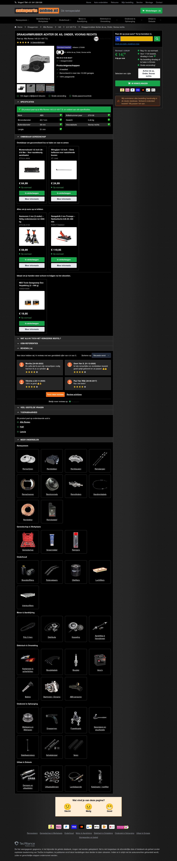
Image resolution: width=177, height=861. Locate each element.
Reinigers (76, 550)
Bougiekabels (51, 670)
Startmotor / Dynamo (51, 696)
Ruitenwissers (52, 580)
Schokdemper (52, 755)
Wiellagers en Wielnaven (27, 728)
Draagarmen (33, 27)
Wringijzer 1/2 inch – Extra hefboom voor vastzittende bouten (63, 152)
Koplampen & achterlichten (27, 670)
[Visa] (74, 827)
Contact (159, 2)
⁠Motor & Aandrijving (84, 833)
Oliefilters (76, 580)
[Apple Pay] (97, 827)
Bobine (28, 696)
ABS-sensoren (76, 696)
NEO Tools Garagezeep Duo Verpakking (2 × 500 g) (31, 284)
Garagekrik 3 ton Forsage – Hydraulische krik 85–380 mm (63, 219)
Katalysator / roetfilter (100, 786)
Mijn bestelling (127, 2)
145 (59, 27)
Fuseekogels (76, 728)
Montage (149, 2)
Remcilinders (76, 494)
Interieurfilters (27, 605)
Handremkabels (99, 494)
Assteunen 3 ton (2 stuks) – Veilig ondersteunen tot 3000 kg (31, 219)
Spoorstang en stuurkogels (100, 728)
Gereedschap (27, 550)
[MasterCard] (81, 827)
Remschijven (28, 469)
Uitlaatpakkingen (52, 786)
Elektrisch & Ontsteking (103, 833)
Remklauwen (76, 469)
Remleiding (27, 519)
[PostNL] (104, 827)
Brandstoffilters (28, 580)
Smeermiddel (51, 550)
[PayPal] (66, 827)
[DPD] (112, 827)
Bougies (76, 670)
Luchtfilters (99, 580)
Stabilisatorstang (28, 755)
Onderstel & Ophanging (124, 833)
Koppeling (76, 637)
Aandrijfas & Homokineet (100, 637)
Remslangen (100, 469)
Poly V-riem (28, 637)
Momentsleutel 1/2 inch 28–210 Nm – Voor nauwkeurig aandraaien (31, 152)
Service (139, 2)
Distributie (52, 637)
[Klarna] (59, 827)
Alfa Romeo (48, 27)
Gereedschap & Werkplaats (51, 833)
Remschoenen (28, 494)
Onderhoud (69, 833)
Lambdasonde (76, 786)
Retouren (115, 2)
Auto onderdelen (101, 2)
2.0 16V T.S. (71, 27)
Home (88, 2)
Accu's (100, 670)
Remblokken (52, 469)
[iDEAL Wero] (51, 827)
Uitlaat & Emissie (143, 833)
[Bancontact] (89, 827)
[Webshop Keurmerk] (123, 827)
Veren (75, 755)
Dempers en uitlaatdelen (28, 786)
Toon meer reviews (55, 394)
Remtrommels (52, 494)
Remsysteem (32, 833)
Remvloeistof (52, 519)
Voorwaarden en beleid (88, 837)
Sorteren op (86, 355)
